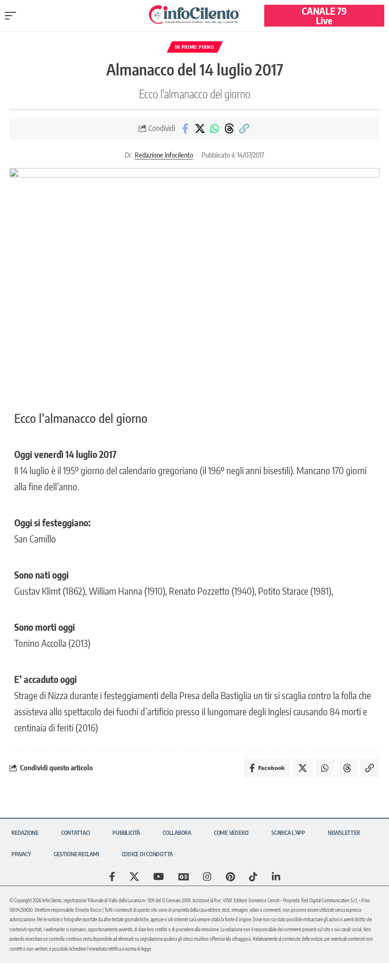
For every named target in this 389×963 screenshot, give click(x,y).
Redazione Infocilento (164, 154)
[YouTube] (159, 877)
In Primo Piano (194, 47)
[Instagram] (207, 877)
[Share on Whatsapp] (214, 128)
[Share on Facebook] (185, 128)
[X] (134, 877)
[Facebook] (112, 877)
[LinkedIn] (276, 877)
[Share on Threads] (229, 128)
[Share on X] (199, 128)
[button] (13, 15)
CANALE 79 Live (324, 15)
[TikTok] (253, 877)
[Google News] (183, 877)
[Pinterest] (230, 877)
